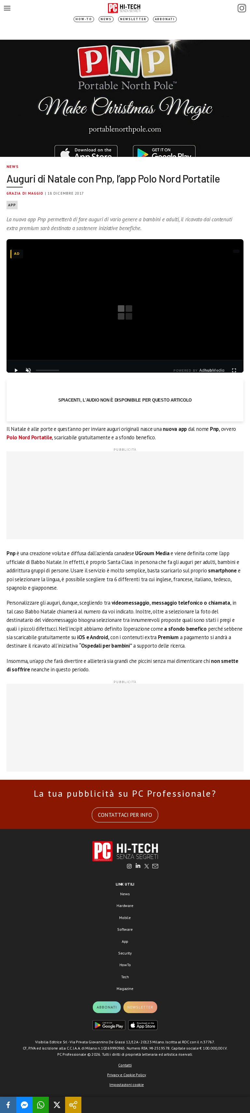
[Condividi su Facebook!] (8, 1105)
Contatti (125, 1065)
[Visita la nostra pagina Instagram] (129, 866)
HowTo (125, 964)
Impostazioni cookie (126, 1084)
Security (125, 953)
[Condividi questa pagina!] (73, 1105)
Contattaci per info (125, 814)
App (12, 205)
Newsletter (133, 19)
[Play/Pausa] (15, 370)
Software (124, 929)
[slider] (47, 370)
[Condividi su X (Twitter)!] (57, 1105)
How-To (84, 19)
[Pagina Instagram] (242, 8)
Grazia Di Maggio (25, 193)
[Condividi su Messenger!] (24, 1105)
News (106, 19)
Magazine (125, 988)
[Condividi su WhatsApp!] (41, 1105)
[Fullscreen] (234, 370)
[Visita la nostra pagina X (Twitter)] (146, 866)
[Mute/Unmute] (28, 370)
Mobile (125, 917)
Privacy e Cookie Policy (126, 1074)
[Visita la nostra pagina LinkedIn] (138, 866)
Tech (125, 976)
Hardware (125, 905)
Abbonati (165, 19)
